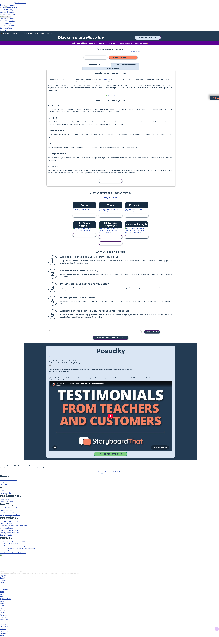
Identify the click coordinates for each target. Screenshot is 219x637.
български (4, 626)
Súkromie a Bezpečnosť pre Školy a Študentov (18, 548)
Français (3, 580)
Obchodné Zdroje (7, 510)
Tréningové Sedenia (7, 528)
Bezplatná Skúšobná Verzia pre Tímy (14, 508)
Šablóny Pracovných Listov (10, 533)
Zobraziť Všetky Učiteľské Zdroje (110, 338)
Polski (2, 613)
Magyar (3, 622)
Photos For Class (6, 502)
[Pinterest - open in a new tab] (1, 570)
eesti (2, 636)
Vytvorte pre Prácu (7, 512)
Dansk (2, 601)
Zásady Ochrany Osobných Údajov (13, 546)
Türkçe (2, 610)
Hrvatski (3, 624)
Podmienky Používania (9, 544)
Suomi (2, 606)
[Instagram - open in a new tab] (1, 564)
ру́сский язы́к (5, 599)
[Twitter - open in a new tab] (1, 567)
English (3, 576)
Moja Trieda (4, 499)
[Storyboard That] (20, 3)
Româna (3, 615)
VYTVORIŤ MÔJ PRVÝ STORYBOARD (109, 472)
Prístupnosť (4, 550)
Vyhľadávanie (151, 332)
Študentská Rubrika (111, 68)
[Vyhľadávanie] (11, 7)
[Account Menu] (5, 17)
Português (4, 590)
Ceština (3, 617)
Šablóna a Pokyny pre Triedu (125, 65)
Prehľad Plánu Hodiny (96, 65)
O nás (2, 491)
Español (3, 578)
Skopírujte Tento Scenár (123, 57)
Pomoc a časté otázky (8, 480)
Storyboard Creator (7, 482)
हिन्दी (1, 596)
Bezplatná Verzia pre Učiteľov (11, 521)
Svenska (3, 603)
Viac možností (135, 51)
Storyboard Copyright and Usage (12, 541)
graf (105, 80)
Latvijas (3, 633)
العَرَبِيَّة (2, 594)
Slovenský (4, 620)
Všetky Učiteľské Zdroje (12, 33)
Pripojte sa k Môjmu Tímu (10, 515)
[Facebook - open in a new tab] (1, 561)
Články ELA (24, 33)
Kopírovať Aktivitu (147, 37)
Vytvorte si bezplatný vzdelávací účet (131, 43)
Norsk (2, 608)
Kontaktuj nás (5, 493)
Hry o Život (33, 33)
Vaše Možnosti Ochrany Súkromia (13, 553)
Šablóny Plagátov (6, 535)
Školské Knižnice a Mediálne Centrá (13, 526)
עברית (2, 592)
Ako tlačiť (3, 484)
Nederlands (4, 587)
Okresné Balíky (6, 523)
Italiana (3, 585)
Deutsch (3, 583)
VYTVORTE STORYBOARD (110, 454)
